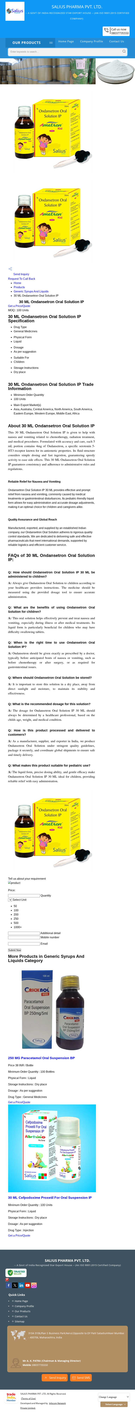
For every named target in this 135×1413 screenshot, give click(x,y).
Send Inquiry (21, 274)
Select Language (114, 1404)
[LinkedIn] (21, 1287)
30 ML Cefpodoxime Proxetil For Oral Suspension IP (50, 1197)
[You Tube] (27, 1287)
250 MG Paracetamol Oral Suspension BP (41, 1058)
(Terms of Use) (28, 1398)
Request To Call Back (21, 278)
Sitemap (19, 1321)
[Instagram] (34, 1287)
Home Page (66, 41)
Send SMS (83, 1378)
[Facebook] (8, 1287)
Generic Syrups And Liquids (31, 291)
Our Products (26, 42)
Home (17, 283)
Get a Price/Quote (19, 306)
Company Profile (91, 41)
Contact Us (116, 41)
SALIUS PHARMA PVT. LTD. (77, 12)
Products (19, 287)
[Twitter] (15, 1287)
